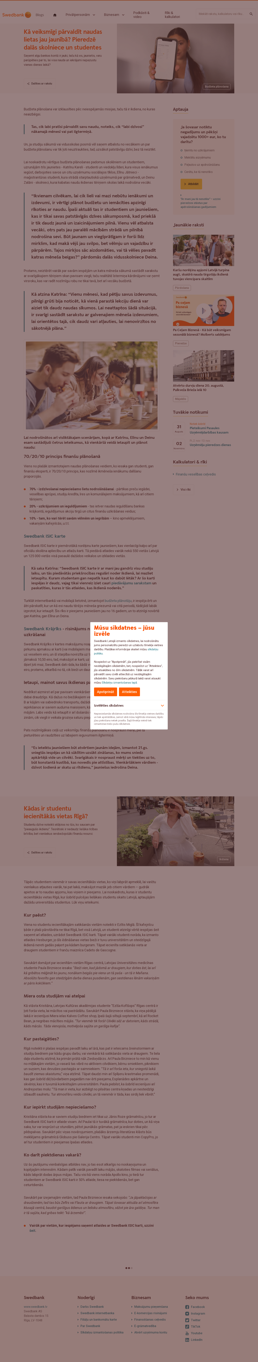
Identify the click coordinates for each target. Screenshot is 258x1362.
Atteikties (129, 692)
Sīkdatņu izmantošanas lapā (119, 682)
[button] (129, 705)
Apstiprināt (105, 692)
